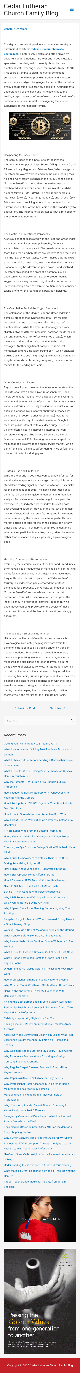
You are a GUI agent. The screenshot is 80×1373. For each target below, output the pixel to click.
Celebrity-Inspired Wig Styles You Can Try (29, 1018)
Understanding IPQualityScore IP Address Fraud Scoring (37, 1165)
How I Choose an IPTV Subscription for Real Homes (35, 880)
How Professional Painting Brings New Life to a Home (36, 979)
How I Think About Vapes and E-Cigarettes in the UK (35, 868)
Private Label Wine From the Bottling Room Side (32, 830)
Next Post (58, 708)
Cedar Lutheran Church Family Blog (31, 9)
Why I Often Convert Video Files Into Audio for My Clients (38, 1137)
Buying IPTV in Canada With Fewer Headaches (32, 891)
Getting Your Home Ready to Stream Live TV (30, 743)
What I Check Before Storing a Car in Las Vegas (32, 935)
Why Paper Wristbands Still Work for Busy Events (33, 1078)
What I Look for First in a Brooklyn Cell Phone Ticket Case (38, 952)
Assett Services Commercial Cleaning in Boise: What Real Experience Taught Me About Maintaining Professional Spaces (38, 1039)
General (8, 28)
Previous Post (24, 708)
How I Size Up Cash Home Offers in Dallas (29, 874)
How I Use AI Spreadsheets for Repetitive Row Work (35, 814)
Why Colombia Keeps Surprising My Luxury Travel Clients (38, 1050)
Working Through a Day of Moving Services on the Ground (39, 929)
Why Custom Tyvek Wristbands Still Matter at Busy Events (39, 985)
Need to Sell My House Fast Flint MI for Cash (31, 886)
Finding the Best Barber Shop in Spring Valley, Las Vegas (38, 1001)
